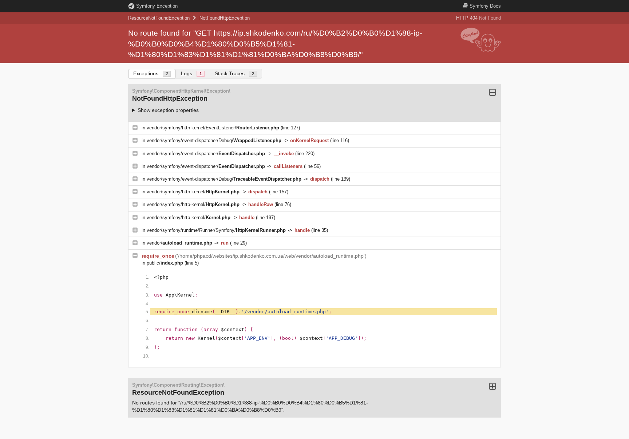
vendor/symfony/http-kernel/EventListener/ (213, 127)
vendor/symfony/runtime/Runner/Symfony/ (216, 230)
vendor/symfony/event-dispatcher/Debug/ (214, 140)
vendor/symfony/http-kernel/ (193, 191)
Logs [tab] (191, 73)
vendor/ (179, 243)
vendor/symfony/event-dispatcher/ (206, 153)
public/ (165, 263)
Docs (485, 6)
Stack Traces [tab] (234, 73)
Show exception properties (168, 110)
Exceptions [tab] (150, 73)
